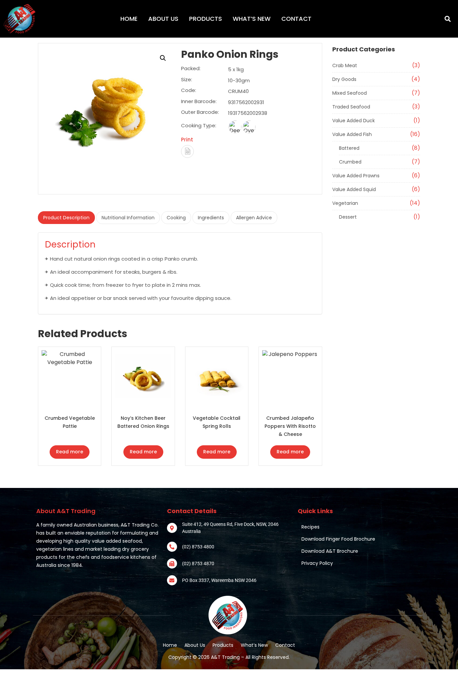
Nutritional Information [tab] (128, 217)
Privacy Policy (317, 563)
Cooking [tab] (176, 217)
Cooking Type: (198, 125)
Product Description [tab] (66, 217)
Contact (296, 18)
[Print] (187, 151)
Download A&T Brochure (329, 551)
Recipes (310, 527)
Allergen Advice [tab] (254, 217)
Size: (186, 80)
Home (128, 18)
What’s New (252, 18)
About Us (163, 18)
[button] (447, 19)
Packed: (191, 69)
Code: (188, 91)
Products (205, 18)
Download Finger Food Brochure (338, 539)
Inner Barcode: (199, 102)
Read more (69, 451)
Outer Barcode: (200, 112)
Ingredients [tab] (211, 217)
